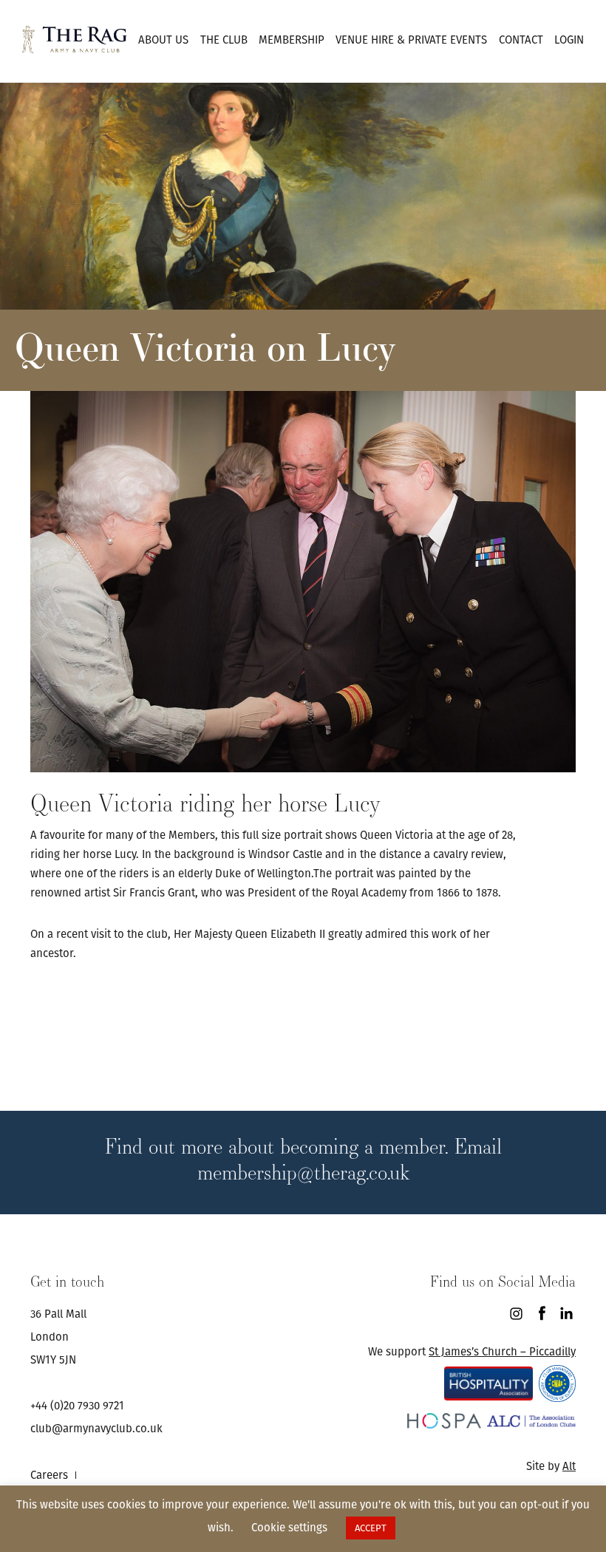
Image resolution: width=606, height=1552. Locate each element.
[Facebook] (541, 1313)
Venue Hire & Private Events (411, 39)
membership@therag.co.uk (303, 1172)
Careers (49, 1475)
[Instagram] (516, 1313)
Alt (569, 1466)
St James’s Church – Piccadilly (502, 1351)
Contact (521, 39)
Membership (291, 39)
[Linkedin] (566, 1313)
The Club (224, 39)
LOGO (74, 39)
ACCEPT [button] (371, 1528)
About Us (163, 39)
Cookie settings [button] (289, 1527)
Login (569, 39)
